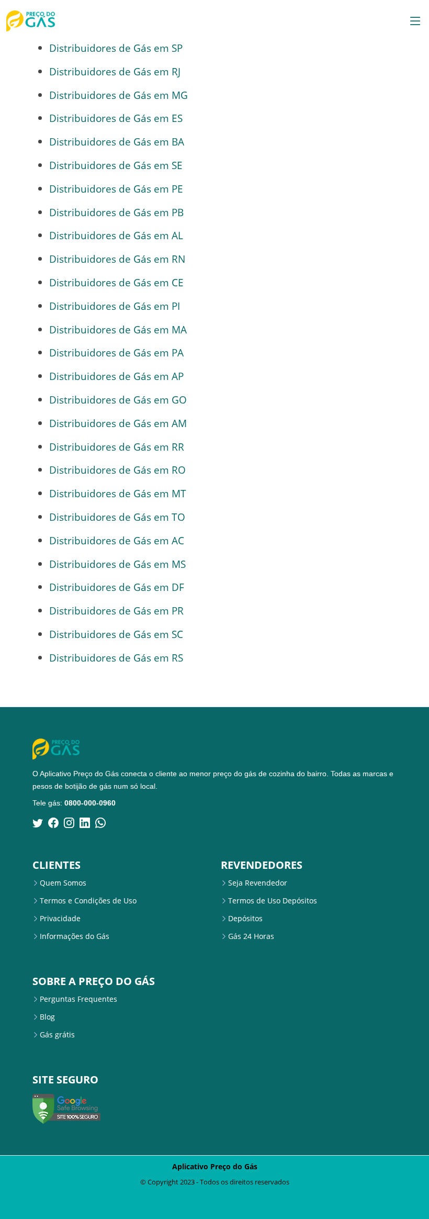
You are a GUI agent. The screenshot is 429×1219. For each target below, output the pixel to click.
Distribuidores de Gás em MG (118, 95)
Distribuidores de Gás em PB (116, 212)
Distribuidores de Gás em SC (116, 634)
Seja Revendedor (257, 883)
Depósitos (245, 918)
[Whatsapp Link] (100, 823)
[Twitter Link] (37, 823)
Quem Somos (63, 883)
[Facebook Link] (53, 823)
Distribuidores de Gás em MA (118, 329)
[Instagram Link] (69, 823)
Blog (47, 1017)
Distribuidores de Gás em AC (116, 540)
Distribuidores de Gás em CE (116, 282)
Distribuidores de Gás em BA (116, 142)
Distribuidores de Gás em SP (116, 48)
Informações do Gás (74, 936)
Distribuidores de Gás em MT (117, 493)
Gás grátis (57, 1034)
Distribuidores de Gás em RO (117, 470)
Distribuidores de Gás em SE (116, 165)
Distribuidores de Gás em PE (116, 189)
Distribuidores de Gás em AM (118, 423)
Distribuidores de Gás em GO (118, 400)
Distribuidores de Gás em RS (116, 658)
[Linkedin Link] (85, 823)
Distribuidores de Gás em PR (116, 610)
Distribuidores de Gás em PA (116, 352)
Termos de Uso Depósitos (272, 900)
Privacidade (60, 918)
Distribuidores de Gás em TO (117, 517)
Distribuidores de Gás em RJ (114, 71)
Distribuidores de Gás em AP (116, 376)
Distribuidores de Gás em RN (117, 259)
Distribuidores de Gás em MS (117, 564)
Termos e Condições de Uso (88, 900)
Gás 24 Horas (251, 936)
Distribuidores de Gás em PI (114, 306)
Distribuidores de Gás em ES (116, 118)
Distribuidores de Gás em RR (116, 447)
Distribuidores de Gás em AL (116, 235)
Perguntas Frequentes (78, 999)
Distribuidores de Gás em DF (116, 587)
